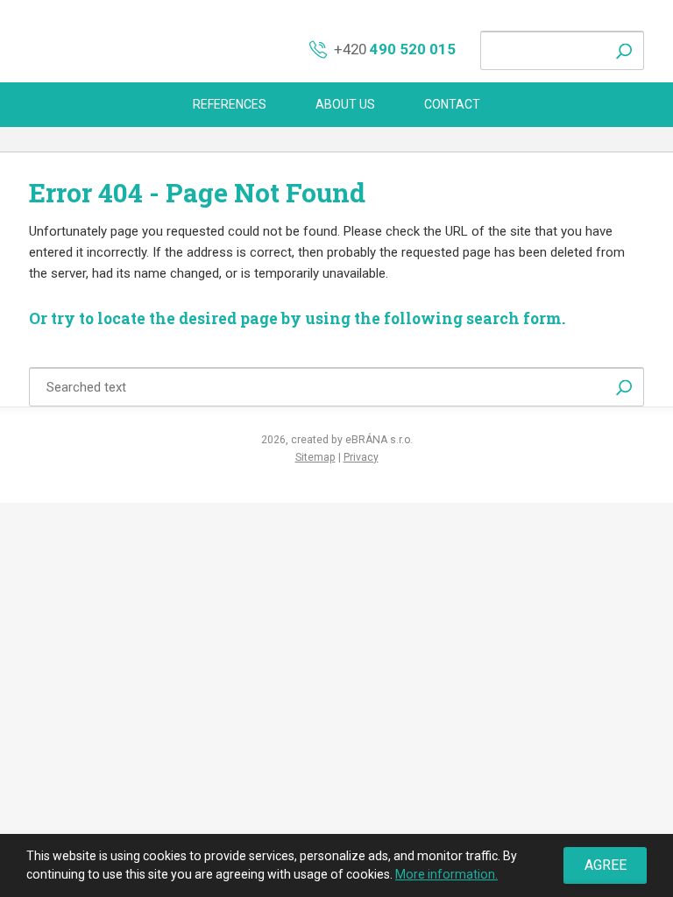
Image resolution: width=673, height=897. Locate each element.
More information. (446, 874)
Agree (605, 865)
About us (345, 104)
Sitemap (315, 457)
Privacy (361, 457)
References (229, 104)
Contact (452, 104)
